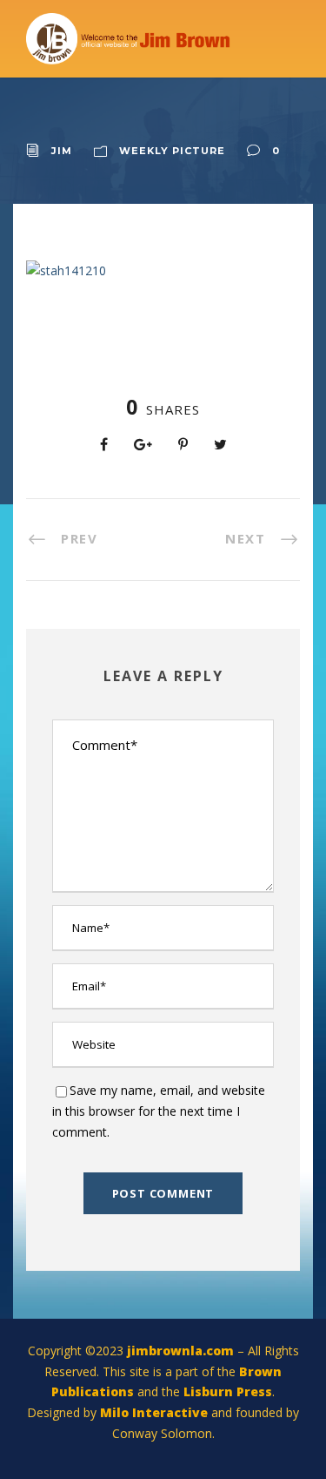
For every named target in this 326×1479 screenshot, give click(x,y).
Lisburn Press (227, 1391)
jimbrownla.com (180, 1350)
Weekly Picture (172, 151)
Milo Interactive (155, 1412)
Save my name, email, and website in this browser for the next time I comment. (158, 1111)
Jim (61, 151)
